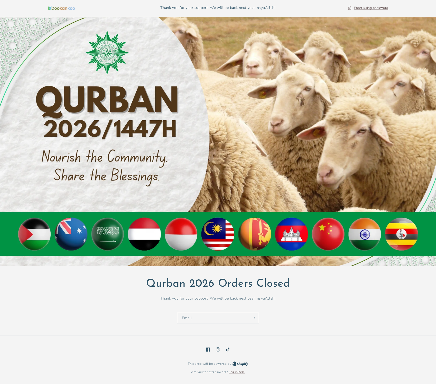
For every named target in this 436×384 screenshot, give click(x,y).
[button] (368, 8)
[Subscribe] (254, 318)
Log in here (237, 372)
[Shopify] (240, 364)
